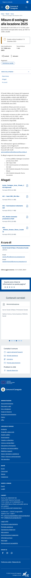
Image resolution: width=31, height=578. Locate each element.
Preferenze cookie (6, 562)
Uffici (2, 420)
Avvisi (3, 469)
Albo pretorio (5, 532)
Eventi (3, 486)
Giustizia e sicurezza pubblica (9, 448)
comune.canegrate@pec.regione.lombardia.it (17, 516)
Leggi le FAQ (4, 521)
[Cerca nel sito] (26, 7)
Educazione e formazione (8, 446)
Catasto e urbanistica (7, 440)
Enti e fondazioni (6, 409)
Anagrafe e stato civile (7, 432)
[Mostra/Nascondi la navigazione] (2, 7)
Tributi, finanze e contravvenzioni (11, 456)
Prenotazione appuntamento (9, 524)
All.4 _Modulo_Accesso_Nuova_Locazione (13, 230)
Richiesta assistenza (7, 527)
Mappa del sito (16, 562)
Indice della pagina (7, 72)
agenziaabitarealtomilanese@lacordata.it (14, 152)
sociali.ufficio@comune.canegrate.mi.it (13, 257)
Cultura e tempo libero (7, 443)
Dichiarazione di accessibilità (9, 543)
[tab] (9, 340)
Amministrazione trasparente (9, 535)
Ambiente (4, 429)
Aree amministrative (7, 404)
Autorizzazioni (5, 437)
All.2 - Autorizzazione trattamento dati (12, 207)
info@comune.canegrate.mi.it (12, 518)
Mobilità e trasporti (6, 451)
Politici (3, 417)
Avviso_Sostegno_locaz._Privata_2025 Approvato (13, 186)
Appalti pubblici (5, 435)
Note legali (4, 540)
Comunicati (4, 471)
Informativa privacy (6, 538)
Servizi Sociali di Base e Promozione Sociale (15, 248)
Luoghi (3, 489)
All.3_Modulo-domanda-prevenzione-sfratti (9, 218)
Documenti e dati (6, 406)
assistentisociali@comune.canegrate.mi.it (14, 262)
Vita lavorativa (5, 459)
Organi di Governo (6, 412)
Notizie (3, 474)
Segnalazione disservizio (8, 530)
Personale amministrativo (8, 414)
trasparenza (4, 477)
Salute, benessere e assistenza (10, 454)
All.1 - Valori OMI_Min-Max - (11, 196)
